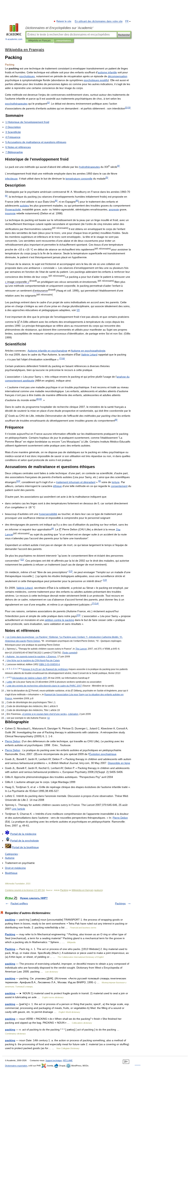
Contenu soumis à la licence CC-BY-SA (25, 890)
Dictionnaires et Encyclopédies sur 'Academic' (59, 28)
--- (49, 664)
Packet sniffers (19, 903)
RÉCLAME (68, 1060)
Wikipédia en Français (39, 40)
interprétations (63, 40)
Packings (120, 903)
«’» (44, 714)
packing (10, 919)
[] (78, 310)
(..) (45, 669)
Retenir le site (64, 21)
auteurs (98, 890)
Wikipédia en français (82, 890)
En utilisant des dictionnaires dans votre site (98, 21)
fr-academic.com (14, 39)
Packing (64, 890)
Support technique (53, 1060)
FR (126, 21)
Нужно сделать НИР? (34, 898)
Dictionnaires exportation (16, 1066)
